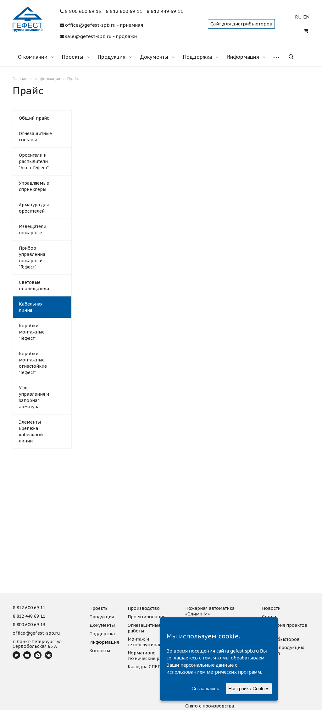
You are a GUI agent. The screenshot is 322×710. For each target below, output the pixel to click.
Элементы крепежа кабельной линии (31, 431)
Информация (244, 57)
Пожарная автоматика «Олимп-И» (210, 611)
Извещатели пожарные (32, 230)
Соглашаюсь (205, 688)
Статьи (269, 617)
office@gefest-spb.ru (36, 633)
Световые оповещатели (34, 285)
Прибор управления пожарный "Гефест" (32, 257)
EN (306, 17)
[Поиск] (295, 57)
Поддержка (198, 57)
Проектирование (146, 617)
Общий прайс (34, 118)
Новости (271, 608)
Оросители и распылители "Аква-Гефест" (34, 161)
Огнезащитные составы (35, 137)
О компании (33, 57)
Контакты (99, 650)
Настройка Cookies (248, 688)
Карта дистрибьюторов (281, 636)
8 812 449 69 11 (165, 11)
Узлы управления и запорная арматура (34, 397)
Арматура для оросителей (34, 208)
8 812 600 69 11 (124, 11)
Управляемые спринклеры (34, 186)
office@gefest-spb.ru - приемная (104, 25)
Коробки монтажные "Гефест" (32, 332)
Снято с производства (209, 706)
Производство (144, 608)
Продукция (112, 57)
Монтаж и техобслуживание (147, 642)
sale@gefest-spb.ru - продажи (101, 36)
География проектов (284, 625)
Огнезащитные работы (144, 628)
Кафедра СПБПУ (146, 666)
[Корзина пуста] (306, 30)
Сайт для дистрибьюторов (241, 24)
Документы (155, 57)
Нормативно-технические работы (150, 655)
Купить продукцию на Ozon (283, 650)
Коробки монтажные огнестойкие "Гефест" (33, 363)
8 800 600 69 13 (83, 11)
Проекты (73, 57)
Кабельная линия (30, 307)
